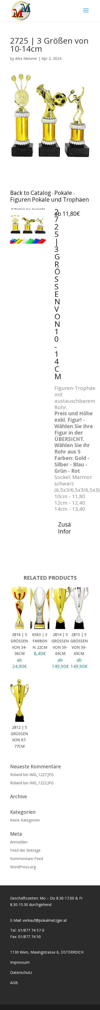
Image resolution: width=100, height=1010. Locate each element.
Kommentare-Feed (26, 858)
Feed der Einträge (25, 850)
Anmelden (18, 841)
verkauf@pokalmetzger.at (45, 920)
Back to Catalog (31, 193)
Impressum (20, 962)
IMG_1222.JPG (41, 782)
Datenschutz (21, 972)
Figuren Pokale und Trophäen (49, 199)
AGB (14, 982)
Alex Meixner (26, 58)
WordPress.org (23, 866)
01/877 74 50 (29, 936)
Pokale (63, 193)
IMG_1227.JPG (41, 774)
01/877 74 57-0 (31, 930)
